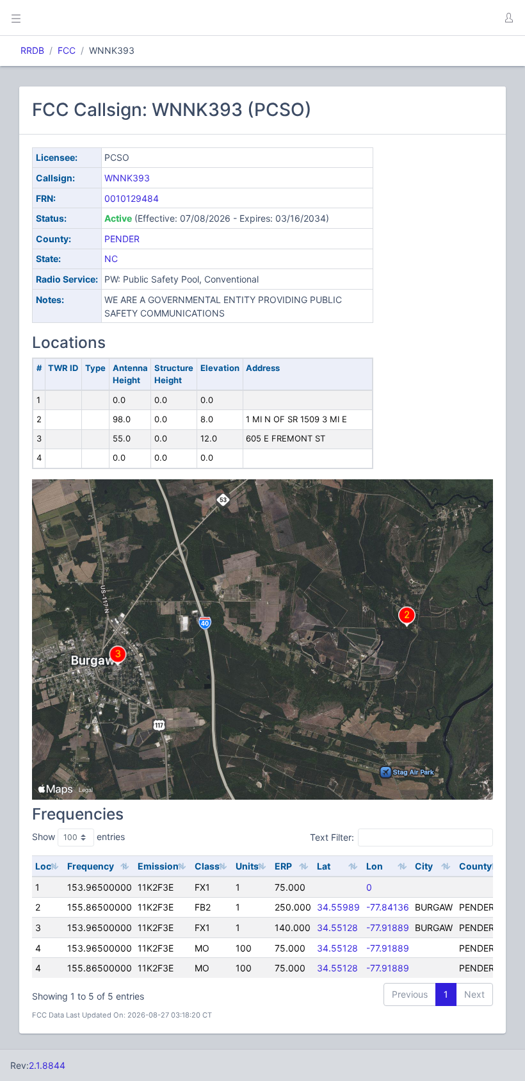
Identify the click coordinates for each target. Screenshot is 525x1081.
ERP (283, 866)
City (424, 866)
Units (247, 866)
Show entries (78, 836)
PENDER (122, 238)
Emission (158, 866)
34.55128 (337, 927)
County (475, 866)
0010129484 (131, 198)
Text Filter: (332, 837)
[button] (508, 17)
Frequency (90, 866)
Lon (374, 866)
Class (207, 866)
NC (111, 258)
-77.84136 (387, 907)
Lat (323, 866)
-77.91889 (387, 927)
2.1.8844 (47, 1065)
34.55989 (338, 907)
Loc (43, 866)
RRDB (32, 50)
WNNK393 (127, 177)
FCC (67, 50)
